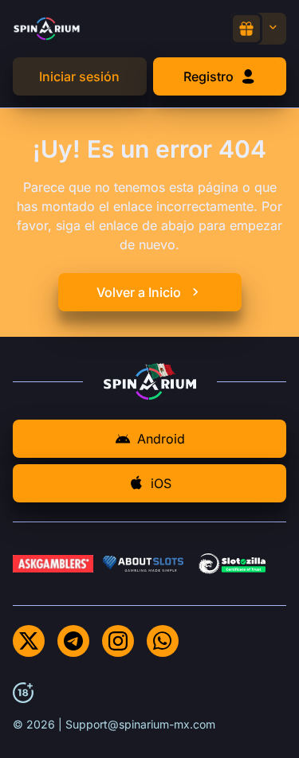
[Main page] (47, 28)
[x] (29, 641)
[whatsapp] (163, 641)
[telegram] (73, 641)
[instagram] (118, 641)
